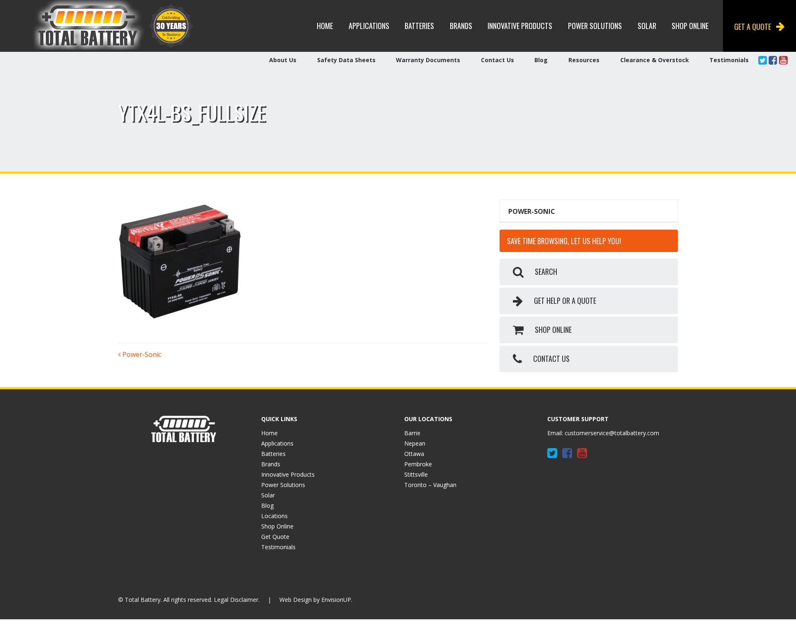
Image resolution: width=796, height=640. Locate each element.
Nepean (414, 443)
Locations (274, 516)
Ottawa (414, 454)
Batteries (419, 25)
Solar (647, 25)
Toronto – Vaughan (430, 485)
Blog (541, 60)
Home (325, 25)
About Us (282, 60)
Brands (461, 25)
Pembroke (418, 464)
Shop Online (690, 25)
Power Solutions (595, 25)
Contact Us (497, 60)
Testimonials (729, 60)
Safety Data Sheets (346, 60)
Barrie (412, 433)
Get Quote (275, 537)
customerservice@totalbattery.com (612, 433)
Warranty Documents (428, 60)
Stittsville (416, 474)
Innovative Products (520, 25)
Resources (583, 60)
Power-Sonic (141, 354)
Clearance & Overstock (654, 60)
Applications (369, 25)
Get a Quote (752, 26)
